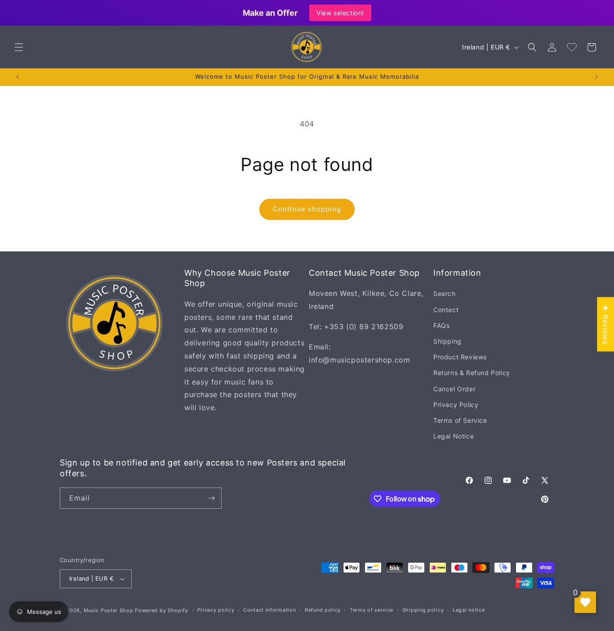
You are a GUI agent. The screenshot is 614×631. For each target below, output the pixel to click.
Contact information (269, 610)
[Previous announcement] (17, 76)
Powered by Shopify (161, 610)
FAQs (441, 325)
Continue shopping (307, 209)
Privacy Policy (455, 404)
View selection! (340, 13)
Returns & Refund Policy (471, 372)
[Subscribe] (211, 498)
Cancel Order (454, 389)
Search (444, 293)
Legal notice (469, 610)
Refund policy (323, 610)
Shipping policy (423, 610)
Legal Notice (453, 436)
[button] (19, 47)
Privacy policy (216, 610)
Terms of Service (460, 420)
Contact (445, 309)
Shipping (447, 341)
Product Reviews (460, 357)
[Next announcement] (596, 76)
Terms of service (371, 610)
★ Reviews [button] (605, 324)
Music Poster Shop (108, 610)
